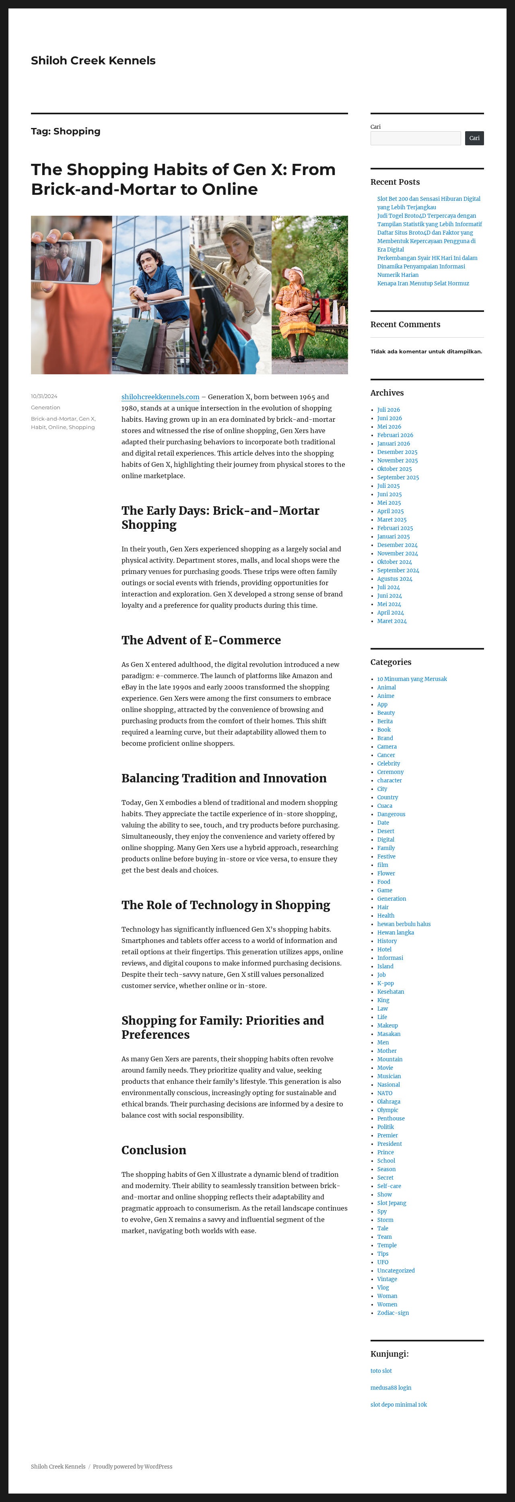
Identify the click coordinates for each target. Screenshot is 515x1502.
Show (384, 1194)
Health (386, 915)
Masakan (389, 1034)
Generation (45, 407)
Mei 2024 (389, 604)
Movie (385, 1068)
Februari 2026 (395, 435)
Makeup (387, 1025)
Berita (385, 721)
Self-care (389, 1186)
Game (384, 890)
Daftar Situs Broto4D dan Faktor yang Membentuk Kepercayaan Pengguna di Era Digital (426, 241)
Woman (387, 1296)
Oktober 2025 (394, 469)
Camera (387, 746)
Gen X (87, 418)
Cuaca (384, 806)
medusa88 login (391, 1387)
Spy (382, 1211)
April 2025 (390, 511)
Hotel (384, 949)
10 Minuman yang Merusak (412, 679)
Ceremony (390, 772)
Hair (383, 907)
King (383, 1000)
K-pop (385, 983)
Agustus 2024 (394, 579)
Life (382, 1017)
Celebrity (388, 763)
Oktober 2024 (394, 562)
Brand (385, 738)
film (382, 865)
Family (386, 848)
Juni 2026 (389, 418)
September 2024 (398, 570)
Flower (386, 873)
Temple (387, 1245)
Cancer (386, 755)
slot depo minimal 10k (399, 1404)
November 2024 (397, 553)
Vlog (383, 1287)
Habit (38, 427)
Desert (385, 831)
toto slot (381, 1371)
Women (387, 1304)
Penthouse (391, 1118)
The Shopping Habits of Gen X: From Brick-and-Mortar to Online (183, 179)
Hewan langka (395, 932)
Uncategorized (396, 1270)
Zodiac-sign (393, 1313)
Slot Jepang (391, 1203)
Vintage (387, 1279)
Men (383, 1042)
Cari (376, 127)
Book (384, 729)
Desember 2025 (397, 452)
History (387, 941)
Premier (387, 1135)
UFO (382, 1262)
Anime (385, 696)
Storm (385, 1220)
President (389, 1144)
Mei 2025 (389, 502)
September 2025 (398, 477)
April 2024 (390, 612)
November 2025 (397, 460)
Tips (383, 1253)
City (382, 789)
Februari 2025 (395, 528)
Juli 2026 (388, 409)
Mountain (390, 1059)
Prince (385, 1152)
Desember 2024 (397, 545)
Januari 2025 (393, 536)
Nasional (388, 1084)
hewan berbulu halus (404, 924)
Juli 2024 (388, 587)
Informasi (390, 958)
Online (57, 427)
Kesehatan (390, 991)
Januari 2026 (393, 443)
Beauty (386, 713)
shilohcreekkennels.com (161, 397)
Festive (386, 856)
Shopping (82, 427)
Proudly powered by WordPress (133, 1466)
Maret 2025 (392, 519)
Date (383, 822)
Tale (382, 1228)
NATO (384, 1093)
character (389, 780)
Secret (385, 1177)
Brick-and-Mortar (53, 418)
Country (387, 797)
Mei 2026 (389, 426)
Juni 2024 (389, 595)
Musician (389, 1076)
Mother (387, 1051)
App (382, 704)
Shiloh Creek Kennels (93, 60)
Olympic (387, 1110)
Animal (386, 687)
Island (385, 966)
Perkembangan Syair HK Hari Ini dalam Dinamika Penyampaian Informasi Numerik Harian (427, 267)
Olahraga (388, 1101)
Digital (385, 839)
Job (381, 975)
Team (384, 1237)
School (386, 1160)
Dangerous (391, 814)
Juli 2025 (388, 486)
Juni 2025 (389, 494)
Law (382, 1008)
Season (386, 1169)
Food (383, 882)
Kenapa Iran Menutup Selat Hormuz (423, 283)
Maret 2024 (392, 621)
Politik (385, 1127)
